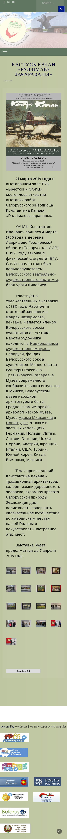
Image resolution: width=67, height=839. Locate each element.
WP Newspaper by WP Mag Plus (47, 726)
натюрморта (32, 317)
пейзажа (14, 322)
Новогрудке (17, 423)
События (7, 81)
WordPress (21, 726)
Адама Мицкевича (36, 418)
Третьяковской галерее (28, 375)
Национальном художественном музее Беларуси (32, 349)
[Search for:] (52, 3)
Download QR (23, 671)
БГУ (53, 258)
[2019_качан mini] (33, 132)
